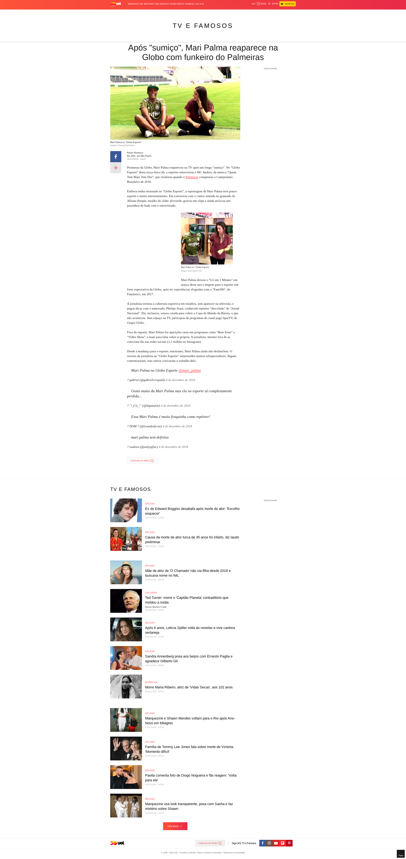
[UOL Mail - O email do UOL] (262, 4)
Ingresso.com (135, 4)
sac (254, 4)
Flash (126, 13)
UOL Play (199, 4)
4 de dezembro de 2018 (180, 380)
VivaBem (227, 13)
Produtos (116, 13)
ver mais (173, 826)
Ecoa (240, 13)
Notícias (146, 13)
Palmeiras (192, 177)
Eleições (135, 13)
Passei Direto (177, 4)
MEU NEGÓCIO (162, 4)
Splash (206, 13)
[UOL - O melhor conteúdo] (115, 4)
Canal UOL (249, 13)
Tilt (234, 13)
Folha (187, 13)
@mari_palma (190, 370)
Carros (167, 13)
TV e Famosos (203, 25)
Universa (216, 13)
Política (157, 13)
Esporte (196, 13)
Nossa (260, 13)
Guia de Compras (291, 13)
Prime (271, 13)
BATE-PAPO (149, 4)
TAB (266, 13)
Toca (278, 13)
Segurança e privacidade (233, 853)
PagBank (189, 4)
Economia (178, 13)
